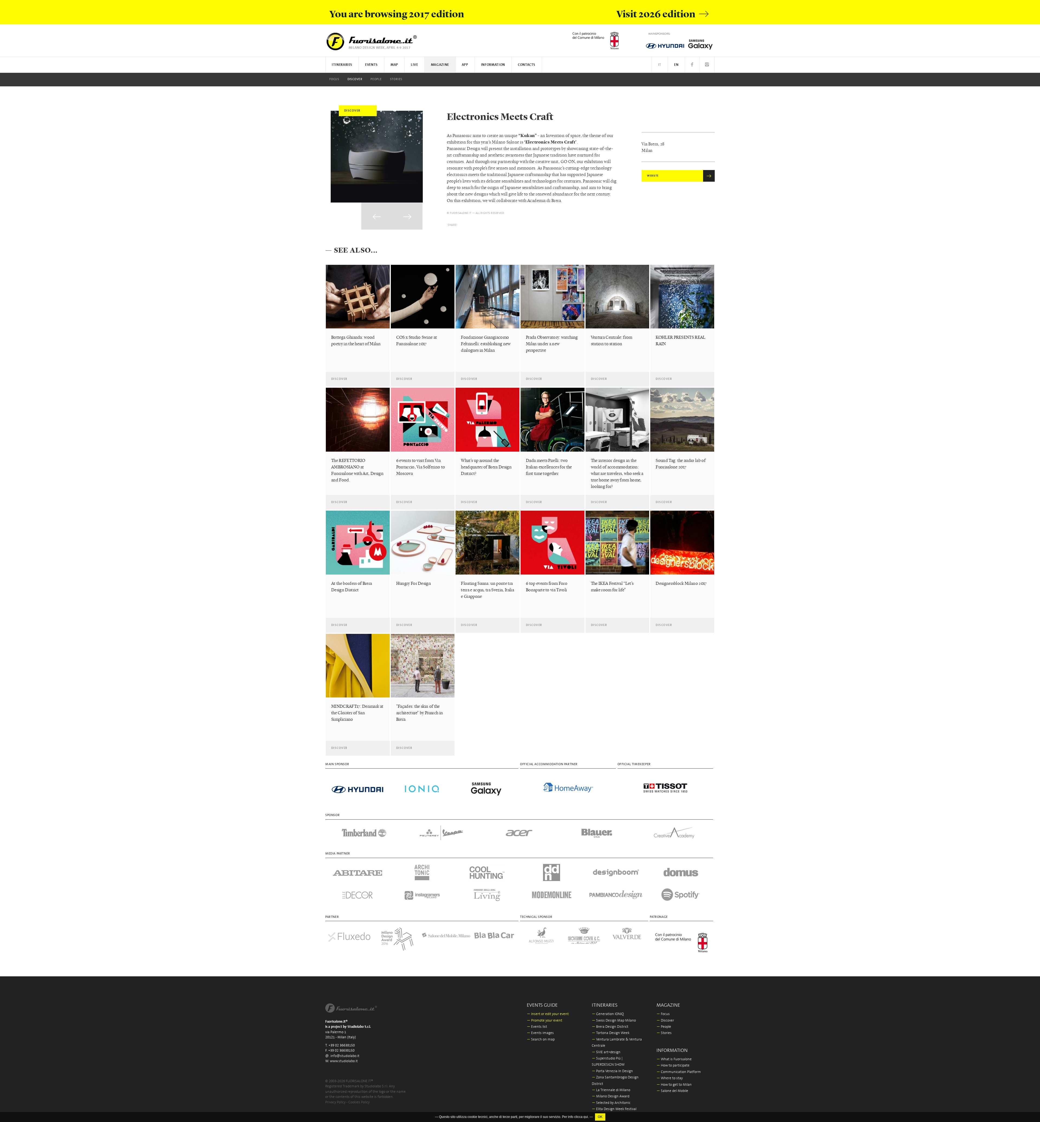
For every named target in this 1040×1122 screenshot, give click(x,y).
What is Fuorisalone (674, 1059)
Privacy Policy (335, 1102)
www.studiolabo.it (344, 1061)
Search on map (541, 1040)
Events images (540, 1033)
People (376, 79)
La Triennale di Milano (611, 1090)
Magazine (440, 65)
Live (414, 65)
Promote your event (544, 1021)
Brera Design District (610, 1027)
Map (394, 65)
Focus (334, 79)
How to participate (673, 1066)
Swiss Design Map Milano (614, 1021)
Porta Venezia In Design (612, 1071)
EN (676, 65)
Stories (396, 79)
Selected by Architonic (611, 1103)
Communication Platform (678, 1072)
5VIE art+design (606, 1052)
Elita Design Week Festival (614, 1109)
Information (493, 65)
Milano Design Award (610, 1096)
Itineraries (342, 65)
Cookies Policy (359, 1102)
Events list (537, 1027)
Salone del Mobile (672, 1091)
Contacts (526, 65)
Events (371, 65)
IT (659, 65)
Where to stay (669, 1078)
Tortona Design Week (610, 1033)
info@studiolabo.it (344, 1056)
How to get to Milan (674, 1085)
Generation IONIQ (608, 1014)
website (652, 175)
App (465, 65)
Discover (354, 79)
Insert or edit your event (548, 1014)
